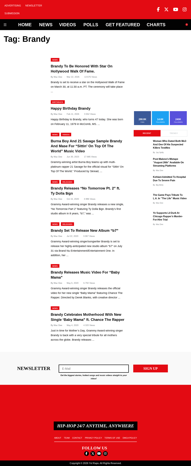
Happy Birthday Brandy (70, 109)
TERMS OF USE (112, 438)
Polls (90, 24)
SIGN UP (150, 368)
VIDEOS (66, 135)
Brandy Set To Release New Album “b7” (84, 231)
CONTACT (77, 438)
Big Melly (159, 185)
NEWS (55, 60)
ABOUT (57, 438)
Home (25, 24)
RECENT (147, 133)
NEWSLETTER (33, 5)
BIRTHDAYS (57, 102)
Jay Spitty (160, 152)
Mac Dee (159, 170)
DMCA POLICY (130, 438)
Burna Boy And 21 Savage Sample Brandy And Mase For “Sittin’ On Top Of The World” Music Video (86, 146)
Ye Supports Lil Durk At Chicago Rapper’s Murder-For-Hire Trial (168, 216)
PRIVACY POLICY (93, 438)
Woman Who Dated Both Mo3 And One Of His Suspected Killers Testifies (169, 144)
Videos (67, 24)
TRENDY (174, 133)
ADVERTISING (12, 5)
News (46, 24)
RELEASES (67, 182)
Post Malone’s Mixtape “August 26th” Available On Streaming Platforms (168, 162)
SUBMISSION (12, 13)
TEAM (67, 438)
